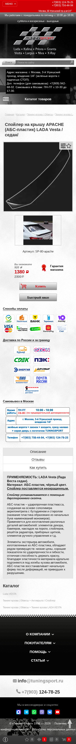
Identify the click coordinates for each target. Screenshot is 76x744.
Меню (8, 4)
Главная (9, 114)
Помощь (38, 652)
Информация (5, 739)
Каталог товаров (38, 99)
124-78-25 (62, 2)
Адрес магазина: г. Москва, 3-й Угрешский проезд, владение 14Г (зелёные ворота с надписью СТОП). (33, 76)
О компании (38, 634)
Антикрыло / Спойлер (43, 600)
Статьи (38, 660)
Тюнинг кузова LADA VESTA (46, 607)
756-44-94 (62, 5)
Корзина (64, 739)
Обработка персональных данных (54, 729)
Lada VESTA (9, 594)
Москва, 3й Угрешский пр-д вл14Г (55, 11)
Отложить (68, 145)
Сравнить (63, 145)
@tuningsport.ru (40, 680)
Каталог (20, 114)
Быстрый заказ (38, 297)
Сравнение (51, 739)
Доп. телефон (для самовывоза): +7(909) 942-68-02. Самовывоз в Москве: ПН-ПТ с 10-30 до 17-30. (36, 87)
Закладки (27, 739)
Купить (40, 286)
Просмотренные (39, 739)
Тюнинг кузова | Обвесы (40, 114)
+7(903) (41, 692)
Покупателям (38, 643)
